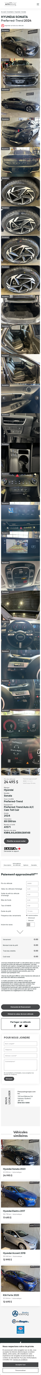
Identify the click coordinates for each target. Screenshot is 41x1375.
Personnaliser (20, 1370)
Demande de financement (20, 1007)
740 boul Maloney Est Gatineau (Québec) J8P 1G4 (25, 1098)
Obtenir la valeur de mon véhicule (20, 1014)
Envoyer (9, 1079)
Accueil (3, 12)
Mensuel (31, 920)
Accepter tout (20, 1365)
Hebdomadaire (33, 915)
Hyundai (17, 12)
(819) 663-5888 (24, 1103)
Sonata (23, 12)
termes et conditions (10, 1074)
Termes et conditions (20, 1360)
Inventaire (10, 12)
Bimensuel (31, 918)
